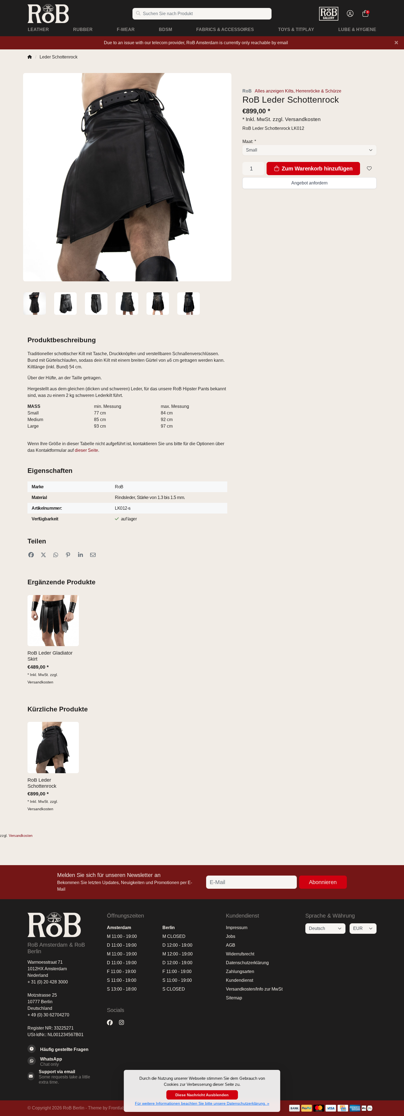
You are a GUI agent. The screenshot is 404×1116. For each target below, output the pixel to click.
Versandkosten (303, 119)
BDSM (165, 29)
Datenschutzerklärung (247, 962)
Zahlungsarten (240, 971)
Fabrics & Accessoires (225, 29)
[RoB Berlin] (79, 13)
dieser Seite (86, 450)
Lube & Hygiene (357, 29)
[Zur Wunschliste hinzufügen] (369, 168)
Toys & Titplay (296, 29)
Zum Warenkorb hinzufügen (316, 169)
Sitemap (234, 998)
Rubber (83, 29)
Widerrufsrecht (240, 954)
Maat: (249, 141)
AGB (230, 945)
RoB (247, 91)
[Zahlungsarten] (294, 1108)
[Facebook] (112, 1022)
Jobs (230, 936)
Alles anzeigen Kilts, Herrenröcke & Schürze (298, 91)
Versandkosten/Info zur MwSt (254, 989)
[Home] (29, 57)
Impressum (236, 927)
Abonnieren (323, 882)
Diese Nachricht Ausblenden (202, 1095)
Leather (38, 29)
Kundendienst (239, 980)
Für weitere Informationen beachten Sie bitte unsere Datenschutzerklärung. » (202, 1103)
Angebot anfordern (309, 183)
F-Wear (126, 29)
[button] (349, 13)
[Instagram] (123, 1022)
